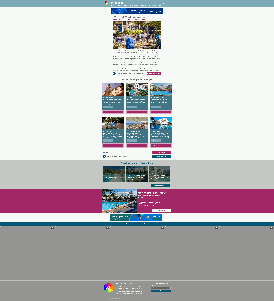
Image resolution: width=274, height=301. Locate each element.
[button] (112, 5)
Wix (120, 298)
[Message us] (114, 73)
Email (152, 285)
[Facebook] (163, 3)
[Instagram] (166, 3)
